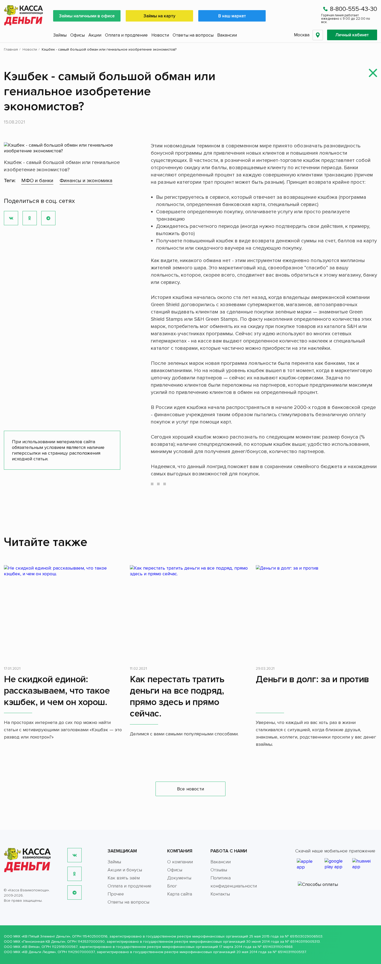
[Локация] (318, 35)
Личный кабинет (352, 35)
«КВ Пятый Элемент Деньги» (46, 936)
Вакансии (227, 35)
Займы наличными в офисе (87, 16)
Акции (94, 35)
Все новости (190, 789)
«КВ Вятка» (31, 947)
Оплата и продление (126, 35)
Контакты (220, 894)
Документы (179, 878)
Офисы (77, 35)
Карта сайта (179, 894)
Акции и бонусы (125, 870)
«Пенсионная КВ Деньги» (43, 941)
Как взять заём (124, 878)
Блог (172, 886)
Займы (60, 35)
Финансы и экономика (86, 180)
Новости (160, 35)
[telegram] (74, 892)
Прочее (116, 894)
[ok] (74, 874)
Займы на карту (159, 16)
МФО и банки (37, 180)
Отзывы (218, 870)
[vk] (74, 855)
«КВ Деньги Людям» (39, 952)
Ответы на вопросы (193, 35)
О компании (180, 862)
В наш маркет (232, 16)
